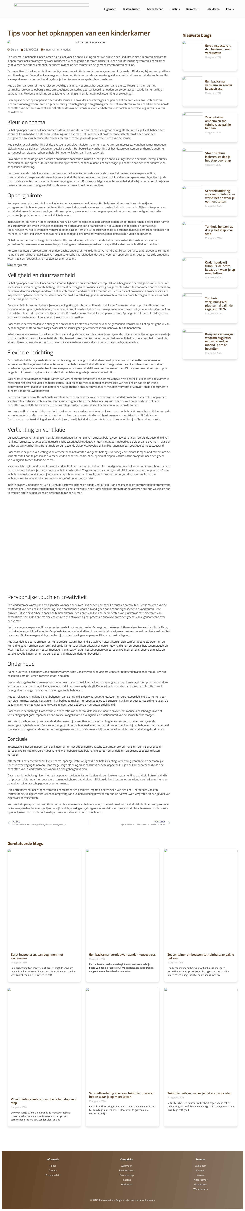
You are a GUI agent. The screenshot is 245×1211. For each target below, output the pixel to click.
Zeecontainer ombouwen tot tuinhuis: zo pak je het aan (218, 122)
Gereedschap (155, 9)
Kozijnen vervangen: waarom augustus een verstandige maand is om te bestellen (219, 341)
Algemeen (110, 9)
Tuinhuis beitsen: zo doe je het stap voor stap (219, 230)
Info (228, 9)
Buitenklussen (131, 9)
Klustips (175, 9)
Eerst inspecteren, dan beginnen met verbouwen (218, 49)
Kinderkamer (52, 49)
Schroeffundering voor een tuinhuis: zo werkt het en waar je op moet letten (220, 196)
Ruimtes (191, 9)
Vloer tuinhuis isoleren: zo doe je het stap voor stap (218, 156)
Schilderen (213, 9)
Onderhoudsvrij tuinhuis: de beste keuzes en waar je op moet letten (220, 268)
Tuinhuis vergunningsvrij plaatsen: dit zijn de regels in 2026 (219, 303)
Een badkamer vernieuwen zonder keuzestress (218, 85)
